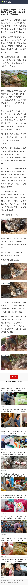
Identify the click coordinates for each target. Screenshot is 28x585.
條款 (12, 582)
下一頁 (14, 377)
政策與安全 (8, 582)
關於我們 (3, 582)
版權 (17, 582)
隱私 (15, 582)
